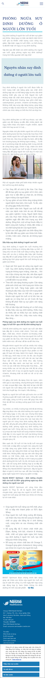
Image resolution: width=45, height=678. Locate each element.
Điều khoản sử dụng (9, 634)
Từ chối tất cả (8, 669)
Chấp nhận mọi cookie (10, 664)
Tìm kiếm (6, 632)
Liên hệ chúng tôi (8, 643)
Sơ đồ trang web (8, 636)
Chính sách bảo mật (9, 638)
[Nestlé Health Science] (22, 3)
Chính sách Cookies (9, 640)
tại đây (31, 587)
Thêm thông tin (16, 659)
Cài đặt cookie (8, 675)
